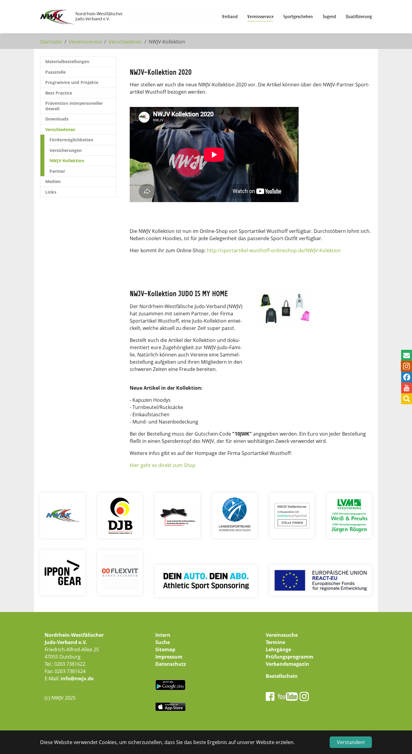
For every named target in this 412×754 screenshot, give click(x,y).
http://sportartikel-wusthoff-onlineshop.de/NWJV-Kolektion (274, 250)
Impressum (168, 656)
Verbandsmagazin (287, 664)
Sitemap (165, 649)
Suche (162, 642)
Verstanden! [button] (351, 742)
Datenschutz (170, 664)
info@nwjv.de (77, 678)
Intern (162, 635)
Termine (275, 642)
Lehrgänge (278, 649)
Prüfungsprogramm (289, 656)
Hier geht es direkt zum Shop (162, 465)
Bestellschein (282, 676)
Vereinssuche (282, 635)
